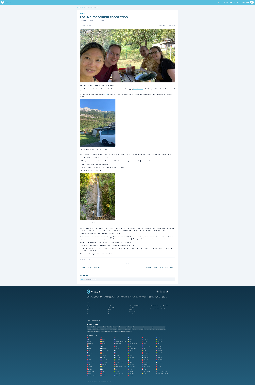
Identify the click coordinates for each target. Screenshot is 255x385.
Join (252, 2)
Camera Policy (132, 313)
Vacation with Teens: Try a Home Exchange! (155, 329)
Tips (87, 311)
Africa (109, 313)
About (88, 309)
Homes (88, 305)
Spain (114, 326)
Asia (109, 311)
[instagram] (161, 291)
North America (111, 307)
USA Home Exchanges (137, 329)
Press (88, 316)
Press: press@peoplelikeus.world (157, 308)
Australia (109, 326)
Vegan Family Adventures (93, 331)
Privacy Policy (132, 307)
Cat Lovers (95, 329)
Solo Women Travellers (106, 331)
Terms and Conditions (134, 305)
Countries (110, 318)
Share (169, 25)
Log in (82, 279)
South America (111, 316)
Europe (109, 305)
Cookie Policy (132, 309)
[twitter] (164, 291)
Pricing (239, 2)
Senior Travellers (101, 326)
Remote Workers (91, 326)
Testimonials (89, 318)
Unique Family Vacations (159, 326)
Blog (235, 2)
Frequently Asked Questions (93, 320)
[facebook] (157, 291)
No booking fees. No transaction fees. (122, 331)
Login (247, 2)
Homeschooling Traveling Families (108, 329)
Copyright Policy (132, 311)
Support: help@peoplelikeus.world (157, 307)
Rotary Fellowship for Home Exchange (142, 326)
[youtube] (167, 291)
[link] (91, 7)
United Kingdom (122, 326)
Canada (89, 329)
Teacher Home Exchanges (124, 329)
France (129, 326)
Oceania (109, 309)
